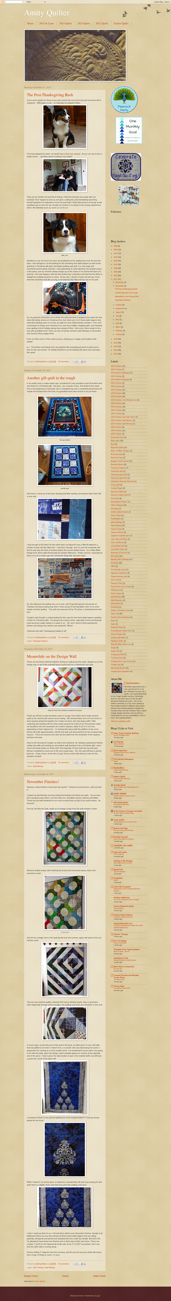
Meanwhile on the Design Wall (51, 656)
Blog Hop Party (117, 458)
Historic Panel (116, 529)
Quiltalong (115, 607)
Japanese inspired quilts (120, 536)
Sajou (113, 624)
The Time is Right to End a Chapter (126, 900)
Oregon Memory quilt (119, 576)
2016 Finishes (116, 386)
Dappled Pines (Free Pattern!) (124, 753)
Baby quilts (115, 441)
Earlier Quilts (121, 23)
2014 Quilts (65, 23)
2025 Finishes (116, 431)
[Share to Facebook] (82, 361)
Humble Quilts (120, 785)
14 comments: (64, 1264)
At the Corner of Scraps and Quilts (128, 811)
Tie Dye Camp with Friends (123, 830)
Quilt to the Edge (121, 828)
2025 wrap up (119, 854)
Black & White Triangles (120, 451)
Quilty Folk (118, 870)
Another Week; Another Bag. (124, 813)
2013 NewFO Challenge (120, 373)
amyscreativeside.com (123, 923)
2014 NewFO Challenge (120, 380)
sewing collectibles (118, 638)
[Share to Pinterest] (84, 361)
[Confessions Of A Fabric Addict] (129, 205)
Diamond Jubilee (117, 492)
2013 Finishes (116, 369)
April (118, 323)
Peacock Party (116, 583)
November (120, 286)
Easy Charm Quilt (120, 943)
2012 (116, 354)
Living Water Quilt (118, 546)
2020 (116, 268)
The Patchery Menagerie (124, 759)
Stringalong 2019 (117, 655)
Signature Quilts (117, 641)
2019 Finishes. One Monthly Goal (124, 400)
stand (116, 880)
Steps (116, 761)
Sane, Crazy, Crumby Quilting (126, 733)
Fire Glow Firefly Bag (121, 804)
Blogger (97, 1296)
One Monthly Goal (118, 570)
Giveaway (114, 509)
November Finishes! (43, 781)
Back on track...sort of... (122, 951)
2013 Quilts (83, 23)
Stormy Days (119, 986)
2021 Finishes (116, 407)
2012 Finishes (116, 366)
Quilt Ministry (38, 766)
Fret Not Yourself (121, 837)
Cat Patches (118, 742)
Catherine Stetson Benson (123, 917)
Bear (112, 444)
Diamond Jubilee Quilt (119, 495)
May (118, 320)
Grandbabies (116, 519)
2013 (116, 350)
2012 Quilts (102, 23)
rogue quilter (119, 820)
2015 (116, 343)
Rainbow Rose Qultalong (120, 617)
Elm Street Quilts (121, 802)
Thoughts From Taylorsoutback (127, 949)
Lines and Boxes (117, 542)
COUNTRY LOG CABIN (123, 846)
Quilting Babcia (133, 683)
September (120, 308)
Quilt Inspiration (120, 751)
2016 (116, 339)
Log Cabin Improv (118, 549)
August (119, 312)
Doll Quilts (115, 498)
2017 (116, 279)
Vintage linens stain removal (122, 661)
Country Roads (116, 488)
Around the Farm (117, 437)
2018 (116, 276)
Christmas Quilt (117, 471)
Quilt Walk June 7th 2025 (123, 863)
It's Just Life (118, 969)
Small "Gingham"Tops (121, 735)
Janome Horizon (117, 532)
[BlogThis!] (77, 361)
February (119, 331)
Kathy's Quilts (119, 777)
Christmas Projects (40, 641)
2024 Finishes (116, 427)
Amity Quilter (46, 12)
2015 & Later (46, 23)
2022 (116, 261)
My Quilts (114, 563)
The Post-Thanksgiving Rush (50, 94)
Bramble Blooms (117, 464)
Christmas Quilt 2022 (119, 478)
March (118, 327)
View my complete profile (120, 721)
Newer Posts (31, 1276)
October (119, 305)
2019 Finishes (116, 397)
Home (30, 23)
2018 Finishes (116, 393)
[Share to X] (79, 361)
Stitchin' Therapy (121, 934)
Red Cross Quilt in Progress (124, 839)
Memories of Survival (119, 553)
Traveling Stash (117, 658)
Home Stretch (119, 744)
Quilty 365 (115, 614)
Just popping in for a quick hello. (125, 822)
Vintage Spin (116, 665)
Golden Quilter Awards (119, 512)
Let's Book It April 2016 (122, 988)
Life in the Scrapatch (122, 887)
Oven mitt (114, 580)
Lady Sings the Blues (119, 539)
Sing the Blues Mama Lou (121, 644)
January (119, 334)
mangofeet (118, 878)
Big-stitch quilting (117, 447)
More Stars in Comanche (124, 967)
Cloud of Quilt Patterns (123, 915)
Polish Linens (116, 593)
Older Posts (99, 1276)
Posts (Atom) (40, 1281)
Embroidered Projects (119, 502)
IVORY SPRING (120, 794)
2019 (116, 272)
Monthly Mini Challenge (120, 559)
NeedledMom (119, 768)
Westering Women (118, 668)
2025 (116, 250)
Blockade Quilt (116, 454)
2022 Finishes (116, 410)
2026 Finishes (116, 434)
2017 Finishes (38, 1268)
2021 (116, 264)
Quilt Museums (117, 600)
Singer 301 (115, 651)
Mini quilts (115, 556)
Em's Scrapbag (120, 941)
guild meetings (116, 522)
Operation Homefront (119, 573)
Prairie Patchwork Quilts (124, 906)
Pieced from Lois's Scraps (121, 587)
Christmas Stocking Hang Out (122, 481)
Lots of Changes (120, 872)
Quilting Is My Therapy (123, 861)
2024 (116, 253)
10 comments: (64, 362)
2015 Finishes (116, 383)
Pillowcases (115, 590)
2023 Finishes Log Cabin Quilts (123, 417)
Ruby (113, 620)
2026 (116, 246)
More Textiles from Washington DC (126, 787)
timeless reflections (122, 898)
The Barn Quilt (119, 979)
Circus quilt (115, 485)
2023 (116, 257)
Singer (113, 648)
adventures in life (121, 958)
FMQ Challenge (117, 505)
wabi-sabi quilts (120, 852)
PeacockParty (124, 108)
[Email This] (74, 361)
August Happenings (121, 770)
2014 (116, 346)
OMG (113, 566)
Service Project (117, 634)
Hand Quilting (116, 526)
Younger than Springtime (120, 671)
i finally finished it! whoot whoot (125, 960)
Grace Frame (116, 515)
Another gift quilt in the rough (51, 377)
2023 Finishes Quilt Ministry (122, 420)
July (117, 316)
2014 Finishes (116, 376)
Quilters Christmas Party (120, 610)
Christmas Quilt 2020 (119, 475)
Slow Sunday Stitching (122, 779)
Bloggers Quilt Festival (120, 461)
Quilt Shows (115, 604)
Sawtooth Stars (117, 627)
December (120, 282)
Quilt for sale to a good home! (124, 796)
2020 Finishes (116, 403)
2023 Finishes (116, 414)
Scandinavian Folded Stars (121, 631)
